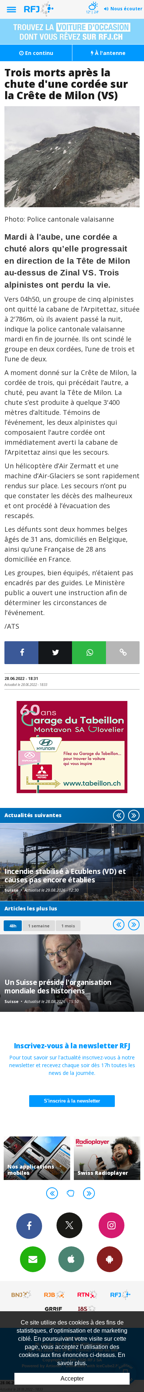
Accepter (72, 1378)
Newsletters (33, 1259)
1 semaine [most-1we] (38, 925)
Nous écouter (126, 9)
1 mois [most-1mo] (68, 925)
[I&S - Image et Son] (87, 1308)
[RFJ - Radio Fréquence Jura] (120, 1294)
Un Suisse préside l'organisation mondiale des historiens (58, 986)
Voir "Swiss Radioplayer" (56, 1158)
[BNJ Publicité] (22, 1294)
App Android (110, 1259)
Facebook (29, 1226)
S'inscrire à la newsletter (72, 1101)
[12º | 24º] (92, 0)
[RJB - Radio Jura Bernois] (55, 1294)
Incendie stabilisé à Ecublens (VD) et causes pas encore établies (65, 875)
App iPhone (71, 1259)
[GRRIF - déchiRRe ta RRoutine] (55, 1308)
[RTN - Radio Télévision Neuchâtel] (87, 1294)
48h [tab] (12, 925)
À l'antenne (109, 52)
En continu (38, 52)
